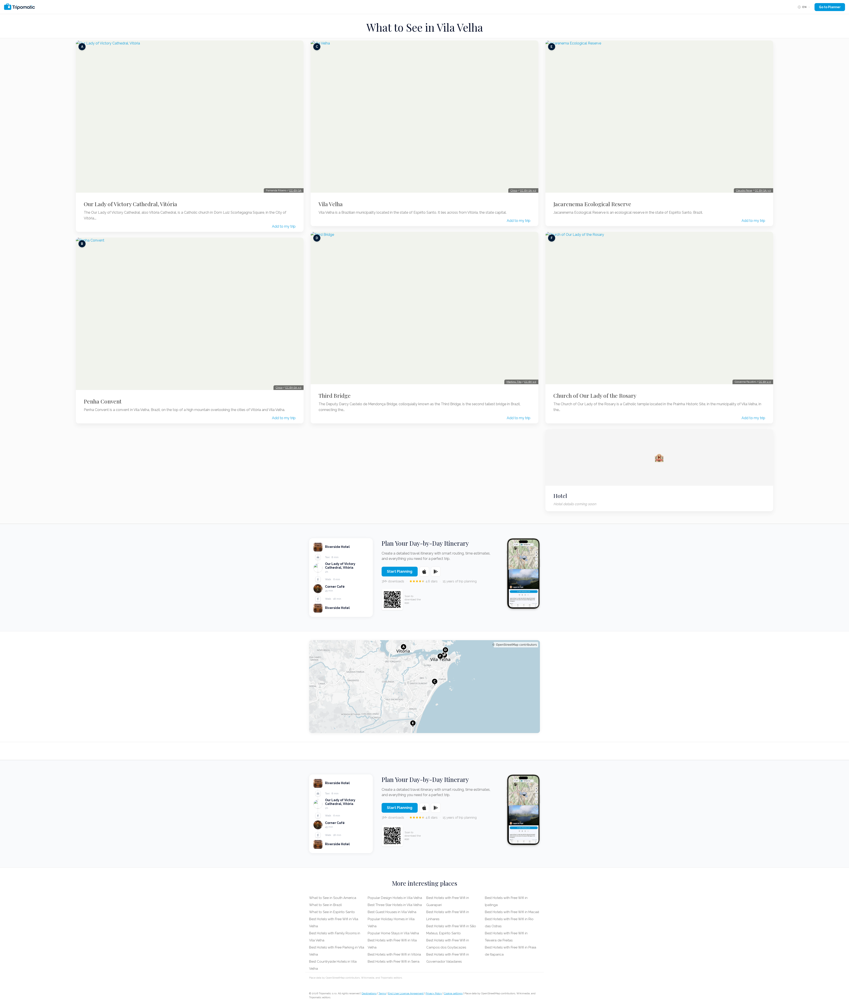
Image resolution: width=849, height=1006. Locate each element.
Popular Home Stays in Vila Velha (393, 933)
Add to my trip (284, 226)
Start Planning (399, 571)
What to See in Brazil (325, 905)
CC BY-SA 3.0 (293, 387)
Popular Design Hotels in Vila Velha (395, 898)
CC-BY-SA (295, 190)
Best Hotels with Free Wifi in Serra (393, 962)
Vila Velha (331, 204)
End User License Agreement (406, 993)
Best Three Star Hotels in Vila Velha (395, 905)
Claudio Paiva (744, 190)
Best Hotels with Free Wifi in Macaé (512, 912)
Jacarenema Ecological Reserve (592, 204)
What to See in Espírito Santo (332, 912)
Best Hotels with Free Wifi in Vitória (394, 954)
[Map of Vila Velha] (424, 686)
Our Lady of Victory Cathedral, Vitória (130, 204)
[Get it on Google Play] (436, 571)
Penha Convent (103, 401)
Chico (279, 387)
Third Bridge (335, 395)
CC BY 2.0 (765, 381)
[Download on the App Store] (424, 571)
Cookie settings (453, 993)
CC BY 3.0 (530, 381)
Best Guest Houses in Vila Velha (392, 912)
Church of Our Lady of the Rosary (594, 395)
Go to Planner (830, 7)
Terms (382, 993)
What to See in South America (332, 898)
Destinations (369, 993)
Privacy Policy (434, 993)
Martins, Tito (514, 381)
